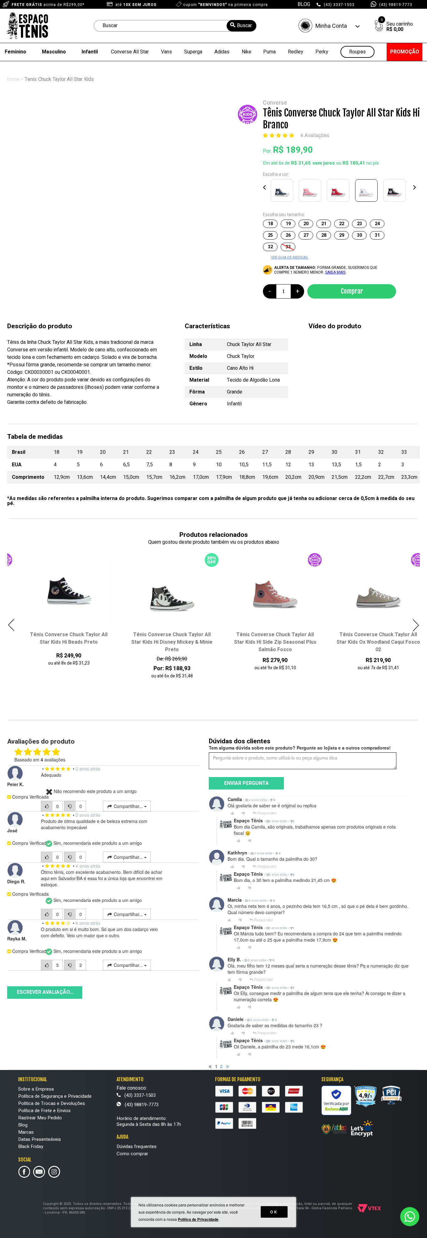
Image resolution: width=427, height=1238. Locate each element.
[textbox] (175, 26)
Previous (265, 187)
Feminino (15, 51)
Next (414, 187)
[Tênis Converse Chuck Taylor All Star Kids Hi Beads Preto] (59, 589)
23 (359, 223)
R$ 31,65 (301, 163)
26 (288, 235)
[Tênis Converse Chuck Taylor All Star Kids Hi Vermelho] (339, 191)
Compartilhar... (128, 806)
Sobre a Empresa (36, 1089)
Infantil (90, 51)
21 (323, 223)
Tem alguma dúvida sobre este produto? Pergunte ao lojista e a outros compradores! (300, 748)
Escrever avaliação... (45, 992)
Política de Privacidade (198, 1219)
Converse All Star (130, 51)
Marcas (26, 1132)
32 (270, 247)
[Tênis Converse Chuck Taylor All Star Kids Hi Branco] (367, 191)
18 (270, 223)
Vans (166, 51)
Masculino (54, 51)
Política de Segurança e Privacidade (55, 1096)
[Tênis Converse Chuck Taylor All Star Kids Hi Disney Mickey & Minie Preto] (162, 589)
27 (306, 235)
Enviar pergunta (246, 783)
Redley (295, 51)
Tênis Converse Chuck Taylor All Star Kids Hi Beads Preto (59, 638)
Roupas (357, 52)
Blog (23, 1125)
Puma (269, 51)
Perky (321, 51)
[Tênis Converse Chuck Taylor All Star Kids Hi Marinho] (283, 191)
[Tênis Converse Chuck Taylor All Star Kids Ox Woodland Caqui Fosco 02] (368, 589)
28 (323, 235)
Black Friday (30, 1146)
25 (270, 235)
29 (341, 235)
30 (359, 235)
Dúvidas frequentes (137, 1146)
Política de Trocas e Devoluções (51, 1103)
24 (377, 223)
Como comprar (132, 1153)
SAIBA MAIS (335, 272)
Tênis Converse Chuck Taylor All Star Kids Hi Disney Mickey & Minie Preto (162, 642)
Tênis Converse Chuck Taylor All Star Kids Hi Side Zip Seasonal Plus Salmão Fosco (265, 642)
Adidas (221, 51)
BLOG (304, 4)
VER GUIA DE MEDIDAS (289, 257)
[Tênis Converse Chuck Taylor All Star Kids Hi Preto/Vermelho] (395, 191)
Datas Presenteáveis (39, 1139)
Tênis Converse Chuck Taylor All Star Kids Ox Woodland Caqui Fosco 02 (368, 642)
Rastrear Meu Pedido (40, 1117)
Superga (193, 51)
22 (341, 223)
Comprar (352, 291)
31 (377, 235)
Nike (246, 51)
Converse (275, 103)
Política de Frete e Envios (44, 1110)
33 (288, 247)
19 (288, 223)
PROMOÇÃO (404, 52)
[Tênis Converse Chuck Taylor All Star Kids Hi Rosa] (311, 191)
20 (306, 223)
